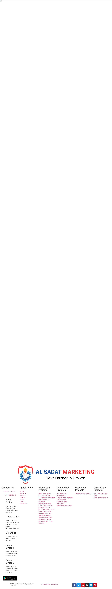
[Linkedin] (91, 585)
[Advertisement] (79, 69)
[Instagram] (87, 585)
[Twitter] (78, 585)
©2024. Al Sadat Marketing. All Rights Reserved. (22, 584)
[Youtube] (83, 585)
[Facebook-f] (74, 585)
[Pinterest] (95, 585)
